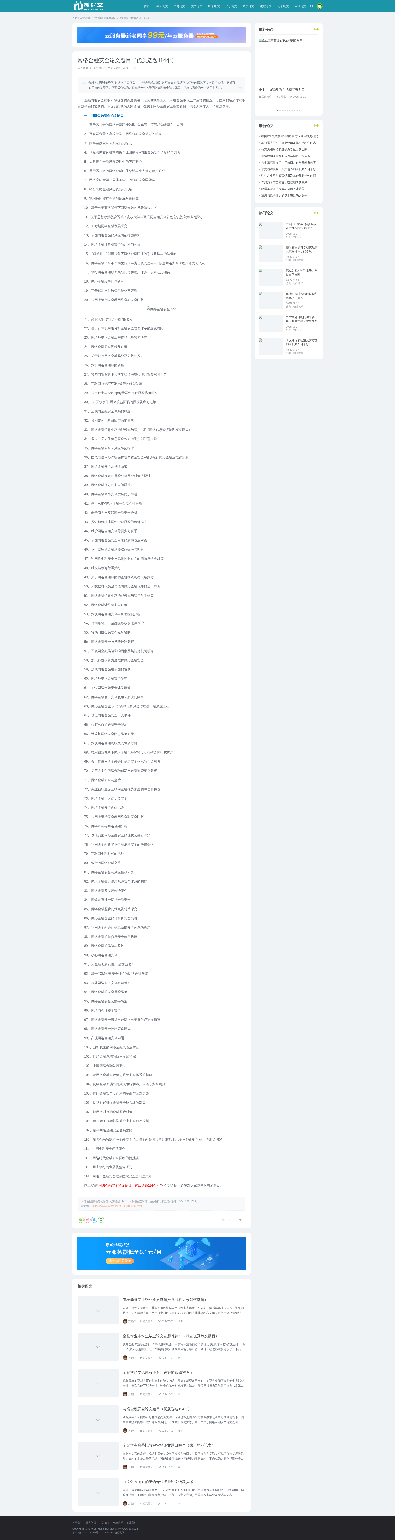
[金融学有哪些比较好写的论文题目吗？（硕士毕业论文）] (98, 1456)
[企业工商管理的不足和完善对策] (288, 61)
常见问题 (91, 1522)
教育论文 (162, 6)
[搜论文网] (88, 6)
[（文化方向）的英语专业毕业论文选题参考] (98, 1492)
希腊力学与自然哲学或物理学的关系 (284, 182)
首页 (147, 6)
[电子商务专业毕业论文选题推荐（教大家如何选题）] (98, 1310)
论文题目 (97, 18)
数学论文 (248, 6)
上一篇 (221, 1220)
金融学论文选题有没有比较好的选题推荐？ (158, 1372)
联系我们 (132, 1522)
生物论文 (300, 6)
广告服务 (104, 1522)
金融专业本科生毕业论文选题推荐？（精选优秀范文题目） (171, 1336)
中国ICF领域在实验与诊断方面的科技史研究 (289, 136)
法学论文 (231, 6)
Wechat (81, 1220)
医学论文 (214, 6)
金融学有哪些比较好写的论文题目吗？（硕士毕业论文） (169, 1445)
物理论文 (266, 6)
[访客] (320, 6)
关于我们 (77, 1522)
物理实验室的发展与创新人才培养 (282, 189)
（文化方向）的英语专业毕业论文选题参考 (158, 1482)
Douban (101, 1220)
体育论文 (179, 6)
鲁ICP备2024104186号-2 (86, 1532)
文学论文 (196, 6)
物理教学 (298, 236)
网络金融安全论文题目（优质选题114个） (157, 1409)
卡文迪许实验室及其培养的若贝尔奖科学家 (288, 169)
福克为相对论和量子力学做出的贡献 (284, 149)
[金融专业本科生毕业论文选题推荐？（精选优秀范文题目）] (98, 1347)
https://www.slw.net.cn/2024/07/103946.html (117, 1206)
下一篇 (238, 1220)
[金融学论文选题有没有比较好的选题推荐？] (98, 1383)
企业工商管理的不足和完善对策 (282, 89)
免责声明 (118, 1522)
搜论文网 (119, 1532)
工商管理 (267, 96)
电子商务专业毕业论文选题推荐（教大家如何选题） (165, 1300)
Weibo (87, 1220)
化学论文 (283, 6)
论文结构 (85, 18)
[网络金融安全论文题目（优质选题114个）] (98, 1419)
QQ (94, 1220)
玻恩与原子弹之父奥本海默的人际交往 (285, 195)
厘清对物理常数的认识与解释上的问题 (285, 156)
